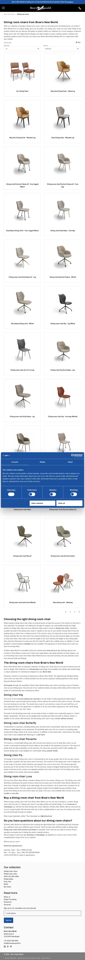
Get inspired (8, 685)
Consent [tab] (14, 462)
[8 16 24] (22, 49)
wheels (36, 772)
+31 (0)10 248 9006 (11, 941)
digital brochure (46, 816)
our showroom (29, 835)
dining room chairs (62, 628)
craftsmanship (34, 669)
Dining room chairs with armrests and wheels (20, 830)
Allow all (61, 503)
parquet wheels (52, 751)
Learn (68, 636)
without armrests (67, 718)
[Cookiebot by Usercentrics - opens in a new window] (72, 455)
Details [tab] (42, 462)
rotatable (27, 644)
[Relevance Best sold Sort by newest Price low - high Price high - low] (61, 49)
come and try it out (53, 650)
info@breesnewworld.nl (12, 943)
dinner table (47, 672)
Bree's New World (9, 14)
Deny (6, 503)
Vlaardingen (40, 835)
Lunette (6, 793)
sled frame (41, 735)
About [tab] (70, 462)
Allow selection (37, 503)
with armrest (16, 729)
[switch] (32, 494)
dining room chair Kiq (32, 699)
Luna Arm (15, 793)
